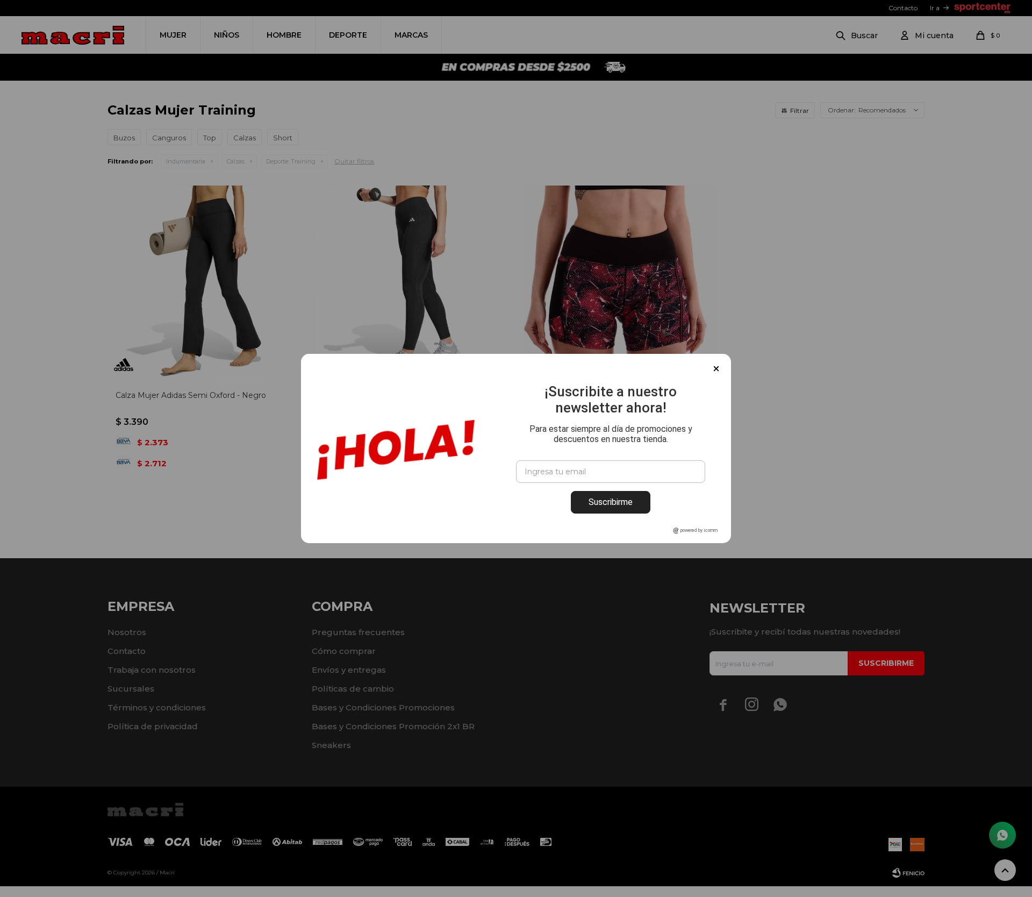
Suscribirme (611, 502)
